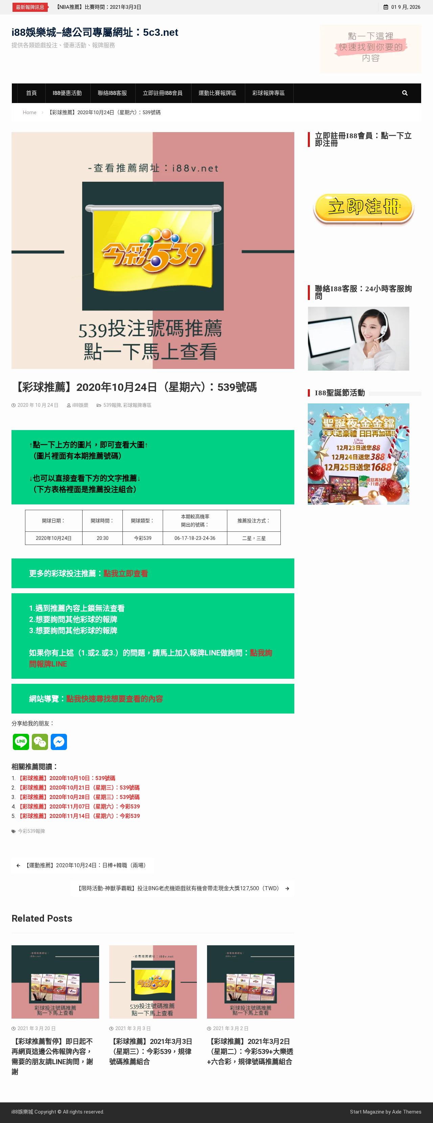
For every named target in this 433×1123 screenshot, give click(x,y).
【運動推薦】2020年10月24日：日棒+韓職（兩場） (86, 865)
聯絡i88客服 (112, 93)
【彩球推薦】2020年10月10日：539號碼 (66, 778)
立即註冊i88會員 (163, 93)
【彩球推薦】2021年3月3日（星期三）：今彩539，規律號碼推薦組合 (150, 1052)
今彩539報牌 (31, 831)
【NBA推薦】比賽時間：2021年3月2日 (97, 7)
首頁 (31, 93)
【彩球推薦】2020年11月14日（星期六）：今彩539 (78, 816)
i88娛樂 (80, 405)
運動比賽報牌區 (217, 93)
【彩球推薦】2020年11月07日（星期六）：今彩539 (78, 806)
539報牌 (112, 405)
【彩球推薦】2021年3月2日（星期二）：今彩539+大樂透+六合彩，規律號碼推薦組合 (250, 1052)
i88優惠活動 (67, 93)
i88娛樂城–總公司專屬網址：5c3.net (95, 32)
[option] (115, 7)
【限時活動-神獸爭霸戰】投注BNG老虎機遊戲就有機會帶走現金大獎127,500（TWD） (179, 888)
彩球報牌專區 (268, 93)
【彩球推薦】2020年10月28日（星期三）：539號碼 (78, 797)
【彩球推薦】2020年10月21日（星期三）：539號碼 (78, 787)
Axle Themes (406, 1112)
